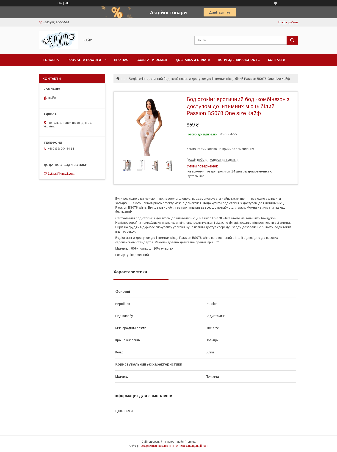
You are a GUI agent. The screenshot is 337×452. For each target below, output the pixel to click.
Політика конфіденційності (190, 445)
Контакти (276, 60)
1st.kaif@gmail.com (61, 173)
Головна (51, 60)
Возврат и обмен (152, 60)
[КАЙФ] (58, 48)
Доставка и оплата (192, 60)
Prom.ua (190, 441)
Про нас (121, 60)
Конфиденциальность (239, 60)
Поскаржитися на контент (154, 445)
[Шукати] (292, 40)
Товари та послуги (84, 60)
